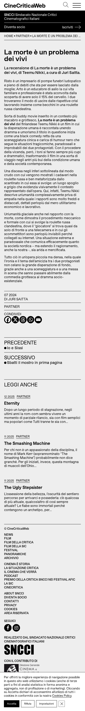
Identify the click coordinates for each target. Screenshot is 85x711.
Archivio (11, 558)
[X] (15, 319)
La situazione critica (21, 568)
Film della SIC (15, 546)
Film (7, 538)
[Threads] (23, 319)
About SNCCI (14, 593)
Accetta (11, 703)
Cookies (10, 609)
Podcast (11, 575)
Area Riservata (16, 613)
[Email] (38, 319)
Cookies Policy (61, 695)
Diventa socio (39, 27)
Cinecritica (13, 587)
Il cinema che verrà (20, 572)
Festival (11, 550)
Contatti (11, 601)
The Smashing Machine (27, 443)
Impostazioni (46, 703)
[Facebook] (7, 319)
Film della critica (18, 542)
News (8, 534)
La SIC (8, 583)
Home (8, 36)
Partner (23, 36)
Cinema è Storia (17, 564)
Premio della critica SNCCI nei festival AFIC (39, 579)
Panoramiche (15, 554)
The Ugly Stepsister (23, 487)
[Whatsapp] (30, 319)
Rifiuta (27, 703)
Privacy (10, 605)
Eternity (12, 403)
